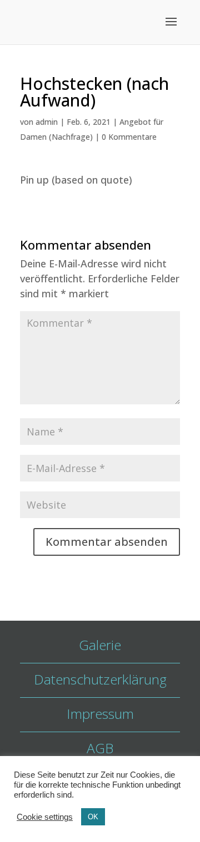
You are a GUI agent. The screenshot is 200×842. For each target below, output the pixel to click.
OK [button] (93, 817)
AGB (100, 747)
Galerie (100, 644)
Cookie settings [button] (45, 817)
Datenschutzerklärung (100, 679)
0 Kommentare (129, 136)
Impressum (100, 713)
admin (47, 121)
